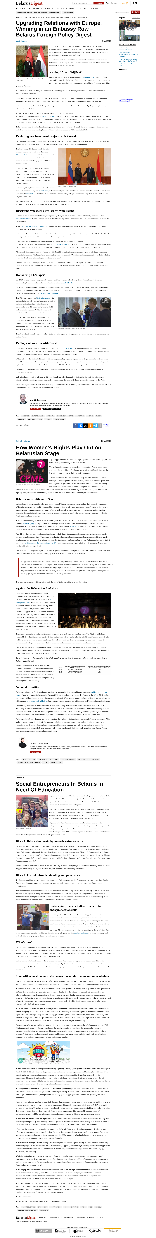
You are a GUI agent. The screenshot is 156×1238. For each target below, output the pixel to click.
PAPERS (94, 8)
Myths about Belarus (127, 44)
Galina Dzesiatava (23, 441)
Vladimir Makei (89, 77)
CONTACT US (81, 1218)
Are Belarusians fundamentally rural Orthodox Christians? (128, 54)
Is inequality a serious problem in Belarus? (126, 49)
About (108, 3)
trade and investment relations (32, 226)
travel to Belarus (68, 12)
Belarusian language (40, 12)
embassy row (67, 348)
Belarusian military (54, 12)
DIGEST (72, 8)
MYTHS (83, 8)
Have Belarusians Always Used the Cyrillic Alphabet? (128, 60)
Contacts (114, 3)
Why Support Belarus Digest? (122, 12)
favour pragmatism (49, 116)
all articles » (35, 408)
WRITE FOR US (54, 1218)
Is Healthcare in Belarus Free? (127, 65)
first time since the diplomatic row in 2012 (41, 542)
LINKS (101, 1218)
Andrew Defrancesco (82, 932)
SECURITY (48, 8)
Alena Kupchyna (29, 523)
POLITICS (20, 8)
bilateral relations (43, 298)
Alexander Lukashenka (25, 154)
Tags (17, 416)
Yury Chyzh (43, 190)
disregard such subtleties (48, 293)
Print (20, 425)
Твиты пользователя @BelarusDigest (126, 100)
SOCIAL (60, 8)
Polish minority (63, 244)
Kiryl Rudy (74, 526)
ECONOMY (34, 8)
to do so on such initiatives (36, 701)
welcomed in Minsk (23, 218)
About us (42, 1218)
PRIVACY (92, 1218)
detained (29, 193)
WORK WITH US (68, 1218)
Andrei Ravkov (68, 282)
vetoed (39, 187)
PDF (27, 425)
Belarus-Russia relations (24, 12)
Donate (135, 12)
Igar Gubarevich (22, 41)
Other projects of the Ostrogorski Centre (78, 1227)
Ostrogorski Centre (41, 1221)
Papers (122, 18)
